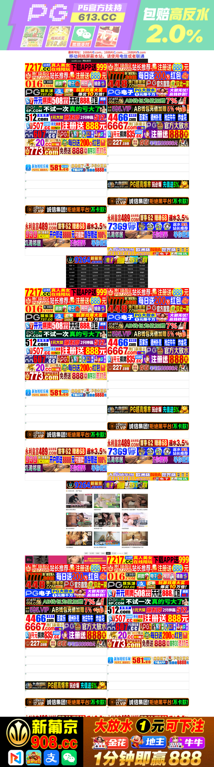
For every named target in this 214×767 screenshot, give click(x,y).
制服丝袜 (130, 269)
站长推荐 (72, 272)
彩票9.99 (118, 276)
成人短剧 (107, 286)
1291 (103, 553)
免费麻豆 (118, 282)
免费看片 (83, 282)
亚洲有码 (118, 265)
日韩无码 (142, 286)
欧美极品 (130, 265)
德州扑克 (107, 276)
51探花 (107, 279)
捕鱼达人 (83, 276)
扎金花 (130, 276)
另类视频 (142, 269)
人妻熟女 (118, 269)
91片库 (119, 279)
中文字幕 (95, 269)
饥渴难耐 (95, 272)
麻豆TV (95, 279)
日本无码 (107, 265)
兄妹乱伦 (95, 286)
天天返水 (142, 276)
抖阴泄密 (142, 282)
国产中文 (83, 286)
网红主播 (95, 265)
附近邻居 (83, 272)
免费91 (95, 282)
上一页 (92, 553)
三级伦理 (83, 269)
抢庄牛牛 (95, 276)
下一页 (114, 553)
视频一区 (72, 265)
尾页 (126, 553)
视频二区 (72, 269)
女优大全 (130, 279)
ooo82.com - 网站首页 (81, 61)
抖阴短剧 (130, 286)
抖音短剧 (83, 279)
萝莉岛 (142, 279)
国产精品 (83, 265)
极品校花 (118, 286)
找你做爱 (107, 272)
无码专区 (72, 282)
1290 (97, 553)
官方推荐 (72, 276)
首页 (86, 553)
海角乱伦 (107, 282)
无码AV (72, 279)
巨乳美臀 (107, 269)
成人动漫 (142, 265)
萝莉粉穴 (130, 282)
